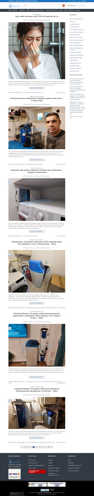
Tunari (9, 383)
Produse (14, 10)
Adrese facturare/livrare (36, 465)
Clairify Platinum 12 (43, 442)
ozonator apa (35, 236)
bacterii (36, 442)
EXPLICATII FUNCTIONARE (77, 40)
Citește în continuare (36, 87)
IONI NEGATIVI (74, 60)
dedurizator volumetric (35, 307)
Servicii (50, 465)
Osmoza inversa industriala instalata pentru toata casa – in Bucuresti (36, 99)
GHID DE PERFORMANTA (76, 45)
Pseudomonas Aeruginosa (56, 381)
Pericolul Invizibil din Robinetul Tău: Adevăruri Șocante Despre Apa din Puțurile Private (77, 97)
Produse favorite (72, 1)
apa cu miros (40, 92)
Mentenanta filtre (75, 63)
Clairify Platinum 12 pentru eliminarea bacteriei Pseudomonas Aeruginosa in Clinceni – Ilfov (36, 390)
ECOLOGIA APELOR (75, 35)
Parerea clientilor (51, 10)
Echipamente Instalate (37, 10)
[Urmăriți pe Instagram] (83, 1)
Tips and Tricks (74, 71)
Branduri (22, 10)
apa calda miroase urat (32, 92)
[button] (71, 5)
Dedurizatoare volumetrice (37, 239)
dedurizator (35, 381)
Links (65, 10)
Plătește (79, 1)
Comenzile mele (33, 463)
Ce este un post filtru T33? (76, 117)
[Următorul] (52, 447)
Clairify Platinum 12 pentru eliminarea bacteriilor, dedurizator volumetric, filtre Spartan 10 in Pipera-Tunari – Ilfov (37, 315)
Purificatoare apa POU (37, 168)
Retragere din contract (34, 471)
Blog (28, 10)
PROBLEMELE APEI (37, 14)
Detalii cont (32, 468)
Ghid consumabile (75, 43)
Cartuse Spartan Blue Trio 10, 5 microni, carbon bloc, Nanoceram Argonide (77, 89)
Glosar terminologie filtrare (76, 49)
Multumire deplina (73, 471)
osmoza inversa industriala (36, 164)
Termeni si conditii (54, 468)
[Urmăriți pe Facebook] (82, 1)
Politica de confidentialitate (53, 474)
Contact (78, 10)
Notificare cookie (53, 471)
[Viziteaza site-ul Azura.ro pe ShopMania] (45, 490)
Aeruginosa (32, 442)
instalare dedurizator (45, 307)
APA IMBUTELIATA (74, 24)
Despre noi (71, 10)
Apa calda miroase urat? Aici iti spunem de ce (36, 16)
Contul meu (31, 460)
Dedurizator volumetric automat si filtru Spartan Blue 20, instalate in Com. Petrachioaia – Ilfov (37, 243)
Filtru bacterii (44, 381)
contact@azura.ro (17, 468)
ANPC (52, 489)
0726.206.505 (16, 466)
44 (48, 447)
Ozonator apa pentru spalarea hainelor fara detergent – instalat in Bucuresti (37, 171)
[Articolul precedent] (22, 447)
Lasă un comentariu (61, 92)
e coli (40, 381)
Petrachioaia (52, 307)
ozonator (30, 236)
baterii (31, 381)
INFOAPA (60, 10)
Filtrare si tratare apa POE (37, 311)
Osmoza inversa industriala (37, 96)
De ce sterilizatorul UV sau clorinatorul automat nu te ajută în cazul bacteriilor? (77, 81)
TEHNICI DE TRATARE (75, 68)
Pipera (49, 381)
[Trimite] (63, 5)
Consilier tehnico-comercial (44, 20)
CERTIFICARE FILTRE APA (76, 29)
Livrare (50, 463)
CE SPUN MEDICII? (75, 27)
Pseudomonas (51, 442)
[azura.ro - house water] (14, 5)
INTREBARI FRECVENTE (76, 58)
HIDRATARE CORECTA (75, 52)
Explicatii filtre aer (76, 37)
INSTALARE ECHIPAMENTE (77, 55)
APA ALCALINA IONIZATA (76, 19)
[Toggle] (85, 32)
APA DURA (72, 21)
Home (9, 10)
